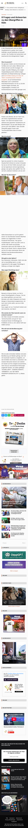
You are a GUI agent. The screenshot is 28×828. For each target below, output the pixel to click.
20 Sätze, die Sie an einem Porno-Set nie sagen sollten (18, 519)
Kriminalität (9, 14)
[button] (2, 3)
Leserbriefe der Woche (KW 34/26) (17, 770)
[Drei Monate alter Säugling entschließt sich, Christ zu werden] (6, 535)
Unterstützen (20, 819)
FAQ (7, 818)
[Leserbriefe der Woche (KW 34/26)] (5, 771)
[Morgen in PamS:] (5, 779)
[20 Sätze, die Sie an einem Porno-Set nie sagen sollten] (6, 520)
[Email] (12, 415)
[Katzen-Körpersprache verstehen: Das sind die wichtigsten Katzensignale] (5, 786)
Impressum (12, 818)
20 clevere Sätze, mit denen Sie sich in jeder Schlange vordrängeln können (18, 512)
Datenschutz (19, 818)
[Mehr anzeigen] (3, 418)
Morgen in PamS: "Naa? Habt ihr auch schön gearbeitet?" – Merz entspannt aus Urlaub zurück (18, 778)
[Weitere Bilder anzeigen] (14, 606)
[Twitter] (6, 415)
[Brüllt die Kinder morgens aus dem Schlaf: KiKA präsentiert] (6, 528)
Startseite (4, 14)
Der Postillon (14, 824)
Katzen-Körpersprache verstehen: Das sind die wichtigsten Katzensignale (17, 785)
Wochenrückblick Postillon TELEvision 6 (14, 726)
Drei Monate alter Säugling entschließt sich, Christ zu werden (17, 534)
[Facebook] (3, 415)
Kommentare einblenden (14, 451)
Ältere (23, 543)
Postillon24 (14, 821)
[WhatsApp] (9, 415)
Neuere (4, 543)
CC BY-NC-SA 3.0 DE (9, 825)
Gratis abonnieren (14, 760)
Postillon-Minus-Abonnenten (15, 673)
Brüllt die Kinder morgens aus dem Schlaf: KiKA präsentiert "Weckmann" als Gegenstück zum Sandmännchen (18, 527)
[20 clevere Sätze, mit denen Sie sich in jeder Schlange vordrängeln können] (6, 513)
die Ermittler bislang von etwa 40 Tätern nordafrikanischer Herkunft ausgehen (12, 77)
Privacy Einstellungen (10, 819)
